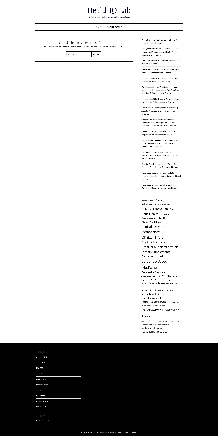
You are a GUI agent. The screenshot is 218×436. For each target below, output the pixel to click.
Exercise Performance (153, 272)
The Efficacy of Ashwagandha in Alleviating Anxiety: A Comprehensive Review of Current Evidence (160, 110)
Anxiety (160, 200)
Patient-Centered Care (153, 301)
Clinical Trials (152, 237)
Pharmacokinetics (173, 302)
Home (98, 27)
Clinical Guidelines (151, 222)
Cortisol (165, 242)
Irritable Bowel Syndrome (169, 283)
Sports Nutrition (165, 320)
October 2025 (42, 407)
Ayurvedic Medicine (163, 204)
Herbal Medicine (156, 280)
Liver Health (145, 287)
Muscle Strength (158, 294)
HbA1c (177, 276)
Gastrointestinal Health (148, 276)
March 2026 (41, 379)
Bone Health (150, 214)
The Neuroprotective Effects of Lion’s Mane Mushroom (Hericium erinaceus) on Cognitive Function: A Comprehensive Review (160, 90)
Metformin (144, 294)
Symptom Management (148, 324)
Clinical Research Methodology (153, 229)
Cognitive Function (151, 242)
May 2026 (40, 368)
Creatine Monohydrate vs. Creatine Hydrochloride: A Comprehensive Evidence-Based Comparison (159, 155)
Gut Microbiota (165, 276)
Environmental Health (153, 256)
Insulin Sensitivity (150, 283)
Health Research (114, 27)
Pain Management (151, 297)
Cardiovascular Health (153, 218)
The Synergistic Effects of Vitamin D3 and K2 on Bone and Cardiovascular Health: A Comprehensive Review (160, 51)
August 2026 (41, 357)
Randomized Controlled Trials (160, 313)
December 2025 (42, 396)
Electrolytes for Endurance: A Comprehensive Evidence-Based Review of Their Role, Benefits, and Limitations (160, 143)
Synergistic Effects (163, 324)
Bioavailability (163, 209)
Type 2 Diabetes (150, 331)
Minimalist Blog (115, 432)
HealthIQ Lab (109, 10)
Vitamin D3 (163, 332)
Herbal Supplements (169, 280)
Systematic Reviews (152, 327)
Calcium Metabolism (166, 214)
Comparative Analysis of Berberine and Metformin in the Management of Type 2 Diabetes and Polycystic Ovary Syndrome (158, 122)
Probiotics (162, 305)
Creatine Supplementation (159, 247)
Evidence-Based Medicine (154, 264)
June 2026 (40, 362)
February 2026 (42, 384)
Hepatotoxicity (145, 280)
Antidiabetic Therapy (148, 200)
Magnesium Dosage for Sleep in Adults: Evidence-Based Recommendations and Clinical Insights (161, 176)
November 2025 (42, 401)
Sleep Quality (148, 320)
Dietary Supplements (155, 252)
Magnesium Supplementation (157, 290)
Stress (177, 321)
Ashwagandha (148, 204)
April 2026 (40, 373)
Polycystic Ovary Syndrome (149, 305)
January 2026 (41, 390)
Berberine (146, 209)
